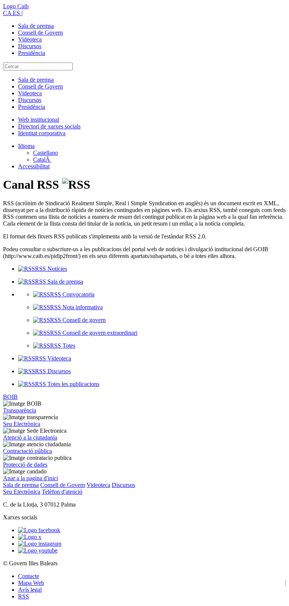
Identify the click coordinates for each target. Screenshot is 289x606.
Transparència (19, 410)
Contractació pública (27, 451)
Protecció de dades (25, 464)
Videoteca (30, 39)
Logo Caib (16, 6)
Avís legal (30, 589)
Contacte (28, 576)
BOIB (10, 397)
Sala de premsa (36, 26)
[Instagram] (39, 543)
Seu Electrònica (21, 424)
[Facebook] (39, 530)
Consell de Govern (40, 32)
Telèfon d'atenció (62, 491)
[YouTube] (38, 550)
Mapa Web (31, 583)
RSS (23, 596)
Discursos (29, 46)
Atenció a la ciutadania (30, 437)
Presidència (31, 53)
